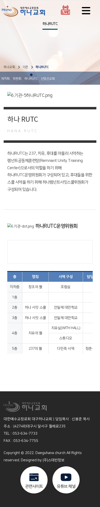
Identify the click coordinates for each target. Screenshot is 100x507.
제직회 (5, 78)
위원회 (17, 78)
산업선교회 (48, 78)
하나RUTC (42, 67)
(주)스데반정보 (53, 460)
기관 (25, 67)
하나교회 (9, 67)
